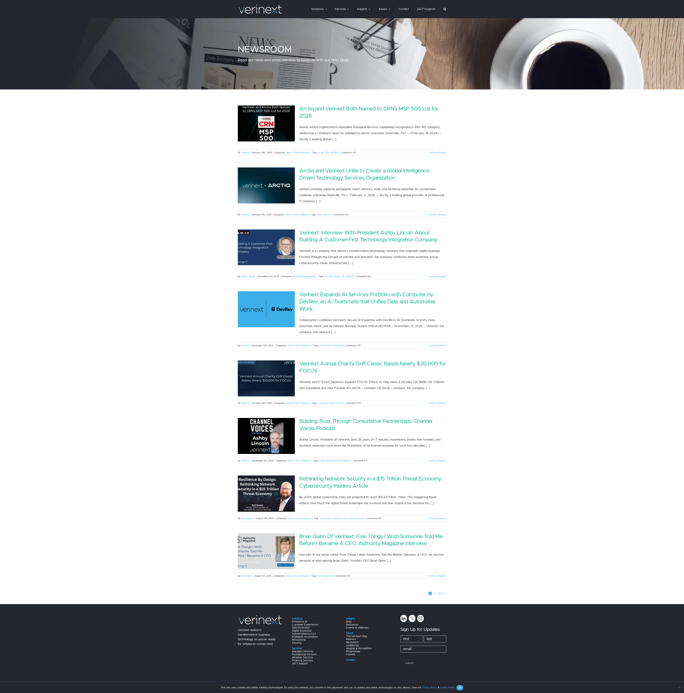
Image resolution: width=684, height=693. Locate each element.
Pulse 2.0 (339, 276)
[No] (679, 687)
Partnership (338, 346)
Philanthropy (353, 651)
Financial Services (302, 660)
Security (297, 643)
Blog (348, 621)
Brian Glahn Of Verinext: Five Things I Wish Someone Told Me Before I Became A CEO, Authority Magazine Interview (260, 569)
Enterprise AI (299, 621)
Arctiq (320, 153)
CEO (319, 576)
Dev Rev (327, 346)
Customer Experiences (305, 625)
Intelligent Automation (305, 637)
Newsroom (352, 642)
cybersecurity (340, 518)
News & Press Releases (298, 153)
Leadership (352, 645)
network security (356, 518)
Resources (352, 625)
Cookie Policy (447, 687)
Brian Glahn (246, 576)
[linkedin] (403, 618)
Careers (350, 654)
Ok (460, 687)
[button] (445, 9)
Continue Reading (437, 153)
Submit (410, 663)
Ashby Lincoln (248, 276)
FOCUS (340, 403)
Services (297, 648)
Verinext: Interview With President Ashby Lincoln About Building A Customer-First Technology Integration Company (260, 265)
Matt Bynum (247, 518)
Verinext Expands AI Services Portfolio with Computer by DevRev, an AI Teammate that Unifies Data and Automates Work (260, 327)
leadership (324, 461)
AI (320, 346)
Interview (329, 276)
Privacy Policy (429, 687)
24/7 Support (300, 663)
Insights (350, 618)
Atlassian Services (302, 657)
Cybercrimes (326, 518)
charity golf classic (326, 403)
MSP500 (334, 153)
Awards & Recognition (359, 648)
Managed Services (302, 651)
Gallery (272, 265)
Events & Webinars (357, 628)
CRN (327, 153)
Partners (351, 639)
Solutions (297, 618)
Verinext (245, 153)
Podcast (346, 461)
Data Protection (301, 628)
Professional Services (304, 654)
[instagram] (420, 618)
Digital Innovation (302, 631)
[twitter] (412, 618)
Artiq (319, 215)
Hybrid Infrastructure (304, 634)
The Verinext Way (356, 636)
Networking (299, 640)
